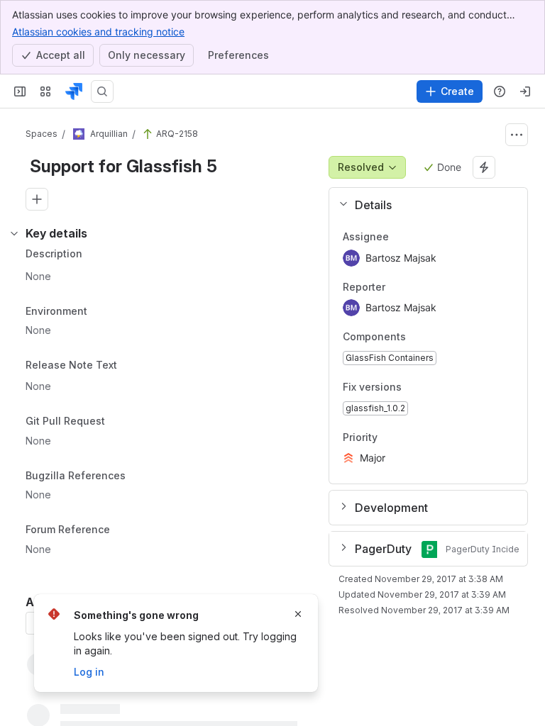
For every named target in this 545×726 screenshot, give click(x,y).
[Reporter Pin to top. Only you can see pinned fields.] (396, 287)
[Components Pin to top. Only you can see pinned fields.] (437, 337)
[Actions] (516, 134)
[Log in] (525, 91)
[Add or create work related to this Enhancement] (37, 199)
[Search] (102, 91)
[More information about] (125, 366)
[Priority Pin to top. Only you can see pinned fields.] (408, 437)
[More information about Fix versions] (416, 387)
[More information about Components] (420, 338)
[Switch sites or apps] (45, 91)
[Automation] (484, 167)
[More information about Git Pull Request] (119, 422)
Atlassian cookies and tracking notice (98, 32)
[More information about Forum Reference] (124, 531)
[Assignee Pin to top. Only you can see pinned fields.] (400, 236)
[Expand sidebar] (20, 91)
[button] (422, 205)
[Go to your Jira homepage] (73, 91)
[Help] (499, 91)
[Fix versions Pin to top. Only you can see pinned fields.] (433, 387)
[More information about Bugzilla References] (139, 476)
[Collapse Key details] (14, 233)
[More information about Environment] (101, 312)
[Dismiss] (298, 613)
